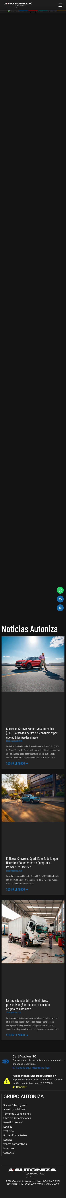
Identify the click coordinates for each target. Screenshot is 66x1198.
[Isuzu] (49, 118)
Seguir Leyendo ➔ (17, 763)
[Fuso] (17, 118)
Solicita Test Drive (33, 208)
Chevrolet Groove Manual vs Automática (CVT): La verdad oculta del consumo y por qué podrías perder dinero (31, 732)
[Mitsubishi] (49, 86)
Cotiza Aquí (33, 198)
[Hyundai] (49, 54)
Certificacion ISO (24, 1056)
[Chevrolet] (17, 54)
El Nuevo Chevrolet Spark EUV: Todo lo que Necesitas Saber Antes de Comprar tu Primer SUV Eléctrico (32, 862)
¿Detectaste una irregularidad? (34, 1076)
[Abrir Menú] (60, 5)
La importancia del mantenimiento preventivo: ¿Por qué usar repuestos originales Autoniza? (28, 1004)
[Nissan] (17, 86)
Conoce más (11, 341)
